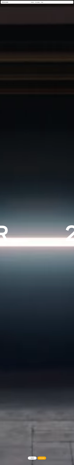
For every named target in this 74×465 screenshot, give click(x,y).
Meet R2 (32, 458)
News (42, 2)
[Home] (5, 2)
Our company (37, 2)
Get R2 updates (42, 458)
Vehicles (32, 2)
